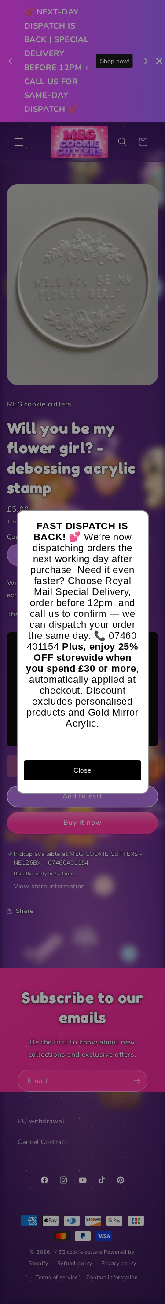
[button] (137, 521)
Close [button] (82, 770)
